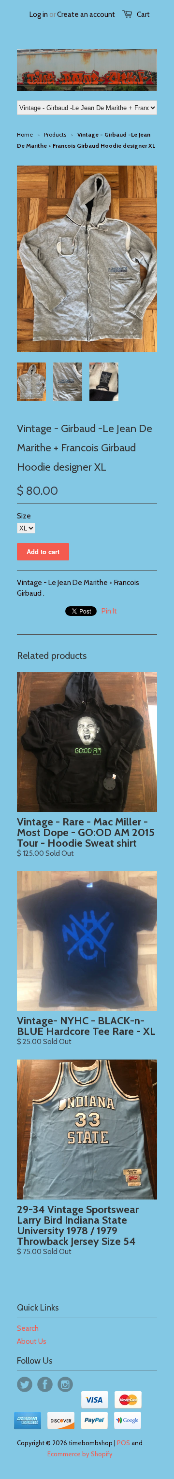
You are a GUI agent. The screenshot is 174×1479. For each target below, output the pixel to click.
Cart (143, 14)
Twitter (24, 1384)
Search (28, 1328)
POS (123, 1443)
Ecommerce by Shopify (80, 1454)
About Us (31, 1341)
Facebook (45, 1384)
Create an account (86, 14)
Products (55, 134)
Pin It (109, 611)
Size (24, 516)
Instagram (65, 1384)
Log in (38, 14)
